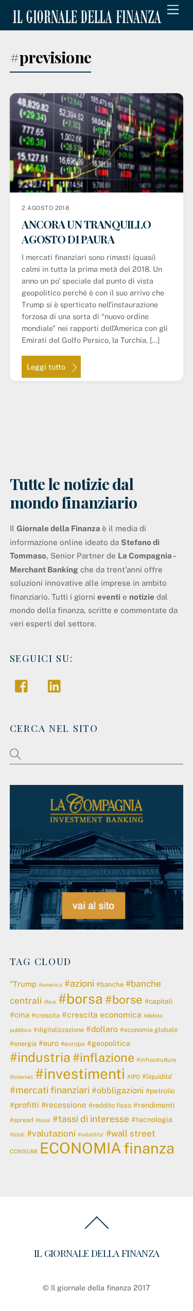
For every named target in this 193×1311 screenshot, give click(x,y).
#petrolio (160, 1091)
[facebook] (24, 685)
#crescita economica (102, 1015)
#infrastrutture (156, 1059)
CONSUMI (24, 1151)
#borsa (80, 998)
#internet (21, 1077)
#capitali (158, 1001)
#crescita (45, 1015)
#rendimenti (154, 1105)
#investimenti (80, 1073)
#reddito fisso (110, 1105)
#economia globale (149, 1030)
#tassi (43, 1120)
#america (50, 985)
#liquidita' (157, 1076)
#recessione (63, 1104)
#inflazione (103, 1057)
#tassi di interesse (90, 1118)
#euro (49, 1043)
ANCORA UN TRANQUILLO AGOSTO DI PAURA (86, 231)
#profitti (24, 1104)
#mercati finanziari (50, 1090)
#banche (110, 984)
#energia (23, 1043)
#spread (21, 1120)
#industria (40, 1057)
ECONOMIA (80, 1148)
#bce (50, 1002)
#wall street (130, 1133)
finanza (149, 1148)
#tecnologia (151, 1119)
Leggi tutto (46, 366)
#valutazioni (51, 1133)
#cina (19, 1014)
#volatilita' (91, 1134)
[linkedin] (57, 685)
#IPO (133, 1076)
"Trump (23, 984)
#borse (124, 999)
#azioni (79, 983)
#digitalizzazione (58, 1030)
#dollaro (102, 1029)
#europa (73, 1043)
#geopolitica (108, 1043)
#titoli (17, 1134)
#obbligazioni (118, 1090)
